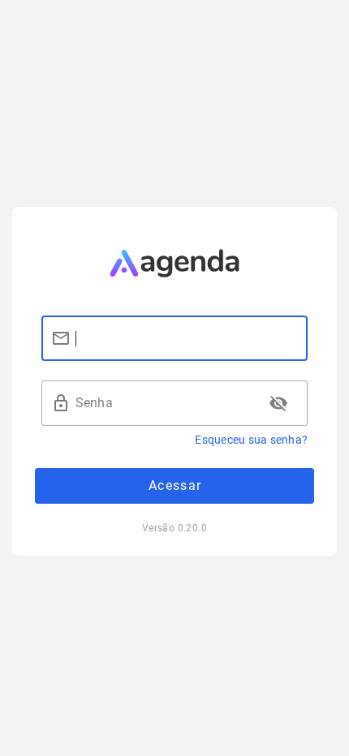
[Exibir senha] (278, 403)
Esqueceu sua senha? (251, 439)
